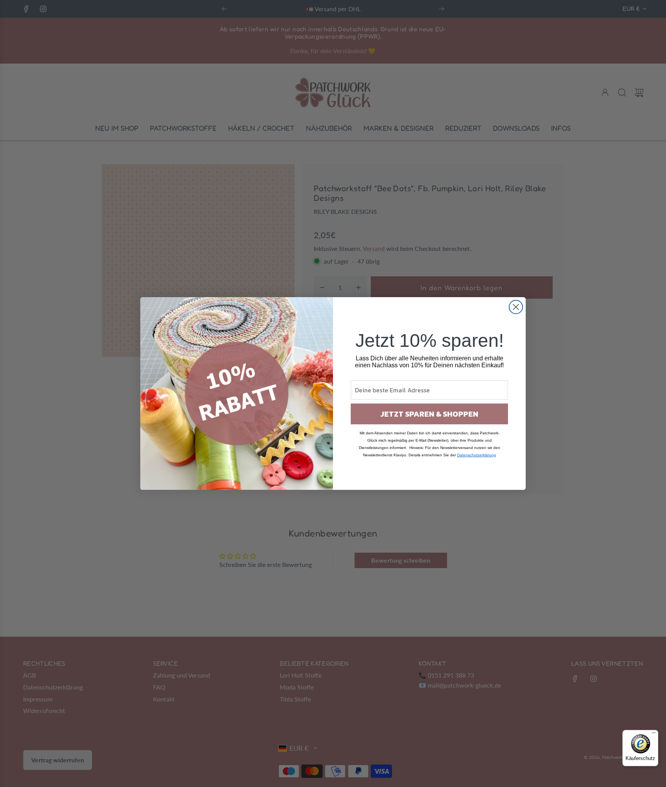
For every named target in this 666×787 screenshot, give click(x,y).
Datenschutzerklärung (476, 455)
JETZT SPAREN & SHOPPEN (429, 414)
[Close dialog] (516, 307)
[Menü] (653, 734)
